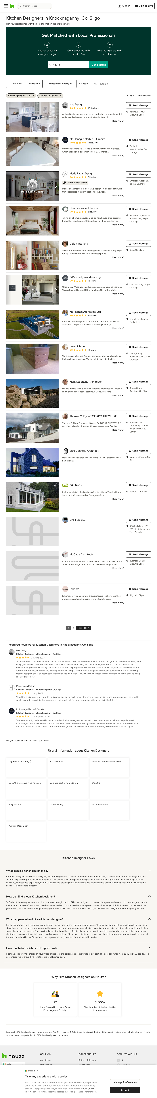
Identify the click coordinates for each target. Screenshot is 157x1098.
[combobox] (34, 6)
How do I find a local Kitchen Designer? (30, 896)
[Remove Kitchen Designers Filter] (60, 95)
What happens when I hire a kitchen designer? (34, 919)
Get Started (99, 64)
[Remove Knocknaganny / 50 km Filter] (33, 95)
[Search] (20, 6)
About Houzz (46, 1060)
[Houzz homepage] (12, 5)
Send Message (140, 105)
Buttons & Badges (87, 1060)
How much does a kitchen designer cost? (31, 948)
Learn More (43, 740)
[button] (5, 5)
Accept (125, 1090)
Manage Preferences (125, 1082)
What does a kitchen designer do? (27, 870)
